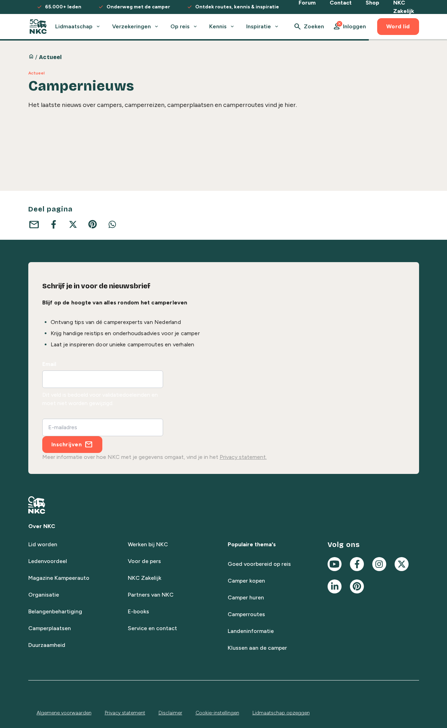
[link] (38, 26)
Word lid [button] (398, 26)
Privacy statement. (243, 457)
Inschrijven (66, 444)
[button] (349, 26)
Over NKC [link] (41, 526)
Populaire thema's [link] (252, 544)
